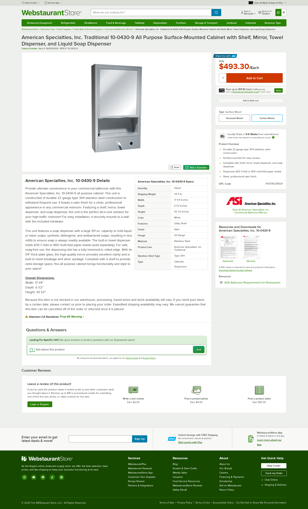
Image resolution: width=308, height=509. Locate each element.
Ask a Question (198, 167)
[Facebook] (43, 477)
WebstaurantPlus (137, 464)
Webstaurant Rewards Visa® (245, 92)
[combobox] (151, 12)
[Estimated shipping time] (273, 137)
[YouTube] (34, 477)
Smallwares (90, 22)
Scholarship (225, 481)
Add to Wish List (251, 100)
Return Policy (226, 489)
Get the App (53, 3)
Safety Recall (180, 489)
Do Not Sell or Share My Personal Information (261, 503)
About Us (224, 464)
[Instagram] (24, 477)
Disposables (160, 22)
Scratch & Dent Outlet (185, 468)
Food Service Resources (186, 481)
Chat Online (271, 479)
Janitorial (231, 22)
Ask (198, 349)
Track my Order (274, 473)
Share (176, 167)
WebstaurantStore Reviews (187, 485)
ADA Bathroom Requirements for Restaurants (253, 282)
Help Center (31, 3)
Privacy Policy (149, 358)
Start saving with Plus (190, 442)
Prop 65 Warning (71, 316)
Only (221, 61)
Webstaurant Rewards (140, 468)
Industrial (250, 22)
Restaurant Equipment (39, 22)
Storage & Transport (206, 22)
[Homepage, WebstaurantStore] (51, 12)
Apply (279, 91)
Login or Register (39, 404)
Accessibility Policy (223, 503)
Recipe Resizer (136, 481)
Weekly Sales (180, 472)
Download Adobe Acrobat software (235, 270)
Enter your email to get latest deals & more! (39, 438)
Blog (175, 464)
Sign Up (140, 438)
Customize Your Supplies (141, 477)
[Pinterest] (61, 477)
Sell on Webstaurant (230, 485)
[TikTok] (52, 477)
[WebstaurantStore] (66, 459)
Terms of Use (132, 358)
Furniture (181, 22)
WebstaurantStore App (140, 472)
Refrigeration (68, 22)
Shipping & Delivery (275, 484)
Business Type (273, 22)
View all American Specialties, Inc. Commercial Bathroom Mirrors (250, 211)
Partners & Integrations (140, 485)
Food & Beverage (116, 22)
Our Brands (225, 468)
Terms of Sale (166, 503)
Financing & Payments (231, 477)
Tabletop (139, 22)
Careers (223, 472)
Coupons (178, 477)
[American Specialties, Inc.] (251, 201)
